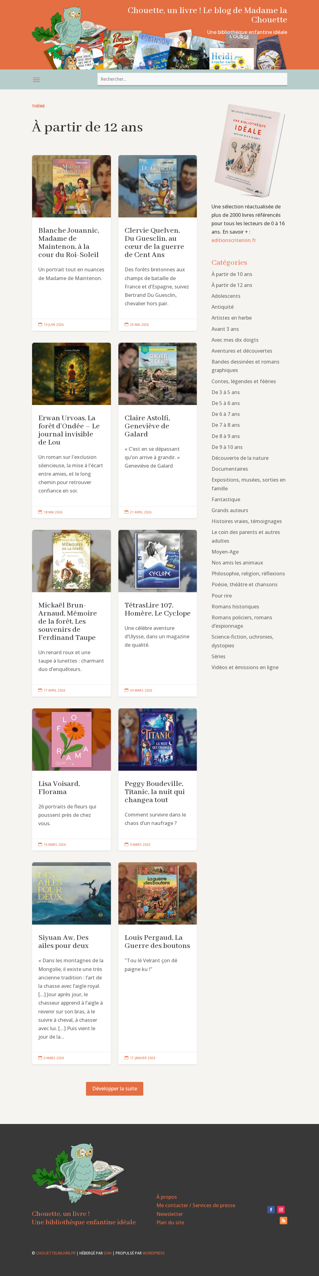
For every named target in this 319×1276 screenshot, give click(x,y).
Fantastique (226, 499)
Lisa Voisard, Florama (71, 779)
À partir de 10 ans (232, 274)
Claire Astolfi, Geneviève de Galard (157, 430)
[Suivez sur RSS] (283, 1220)
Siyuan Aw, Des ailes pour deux (71, 963)
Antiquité (223, 306)
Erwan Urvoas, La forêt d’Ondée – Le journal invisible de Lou (71, 430)
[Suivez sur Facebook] (271, 1209)
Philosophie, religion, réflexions (248, 573)
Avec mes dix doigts (235, 339)
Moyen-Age (225, 551)
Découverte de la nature (240, 458)
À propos (166, 1196)
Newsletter (169, 1214)
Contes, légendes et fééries (244, 381)
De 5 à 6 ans (226, 403)
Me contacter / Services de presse (195, 1205)
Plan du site (170, 1222)
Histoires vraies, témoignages (247, 521)
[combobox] (192, 79)
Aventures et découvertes (242, 350)
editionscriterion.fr (234, 240)
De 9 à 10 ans (227, 447)
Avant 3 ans (225, 329)
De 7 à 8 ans (226, 424)
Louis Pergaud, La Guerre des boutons (157, 963)
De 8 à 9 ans (226, 436)
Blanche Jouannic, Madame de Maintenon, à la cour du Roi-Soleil (71, 243)
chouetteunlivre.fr (55, 1253)
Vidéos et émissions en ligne (245, 667)
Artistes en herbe (232, 317)
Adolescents (226, 296)
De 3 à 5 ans (226, 392)
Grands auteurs (230, 510)
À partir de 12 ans (232, 285)
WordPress (154, 1253)
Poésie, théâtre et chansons (245, 584)
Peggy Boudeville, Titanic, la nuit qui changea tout (157, 779)
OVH (108, 1253)
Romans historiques (235, 606)
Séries (219, 656)
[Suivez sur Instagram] (281, 1209)
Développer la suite (114, 1088)
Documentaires (230, 468)
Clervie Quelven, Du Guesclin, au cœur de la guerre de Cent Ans (157, 243)
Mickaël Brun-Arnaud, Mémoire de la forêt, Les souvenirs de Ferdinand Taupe (71, 613)
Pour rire (222, 595)
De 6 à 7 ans (226, 414)
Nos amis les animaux (237, 562)
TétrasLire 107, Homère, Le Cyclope (157, 613)
